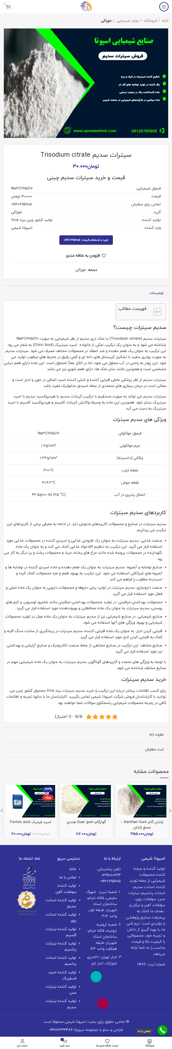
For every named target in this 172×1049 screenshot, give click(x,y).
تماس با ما (67, 877)
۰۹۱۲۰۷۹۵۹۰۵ (110, 881)
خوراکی (106, 20)
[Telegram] (96, 990)
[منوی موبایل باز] (164, 6)
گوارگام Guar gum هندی (86, 822)
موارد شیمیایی (127, 20)
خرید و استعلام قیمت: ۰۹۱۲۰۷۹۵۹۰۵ (86, 240)
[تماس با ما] (162, 1030)
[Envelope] (109, 990)
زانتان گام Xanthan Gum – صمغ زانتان (141, 824)
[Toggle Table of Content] (155, 312)
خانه (165, 20)
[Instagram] (102, 1003)
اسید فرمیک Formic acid (30, 822)
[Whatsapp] (109, 976)
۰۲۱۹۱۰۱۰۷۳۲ (111, 875)
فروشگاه (150, 20)
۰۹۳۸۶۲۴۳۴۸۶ (61, 1030)
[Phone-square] (96, 976)
